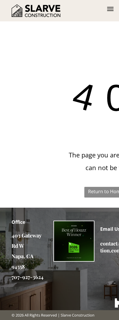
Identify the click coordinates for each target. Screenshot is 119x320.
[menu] (110, 9)
